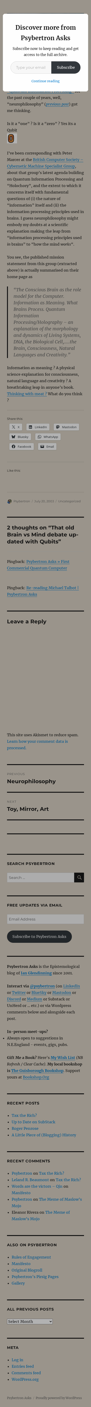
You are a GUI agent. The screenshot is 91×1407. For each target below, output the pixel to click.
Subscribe (66, 67)
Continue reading (46, 81)
